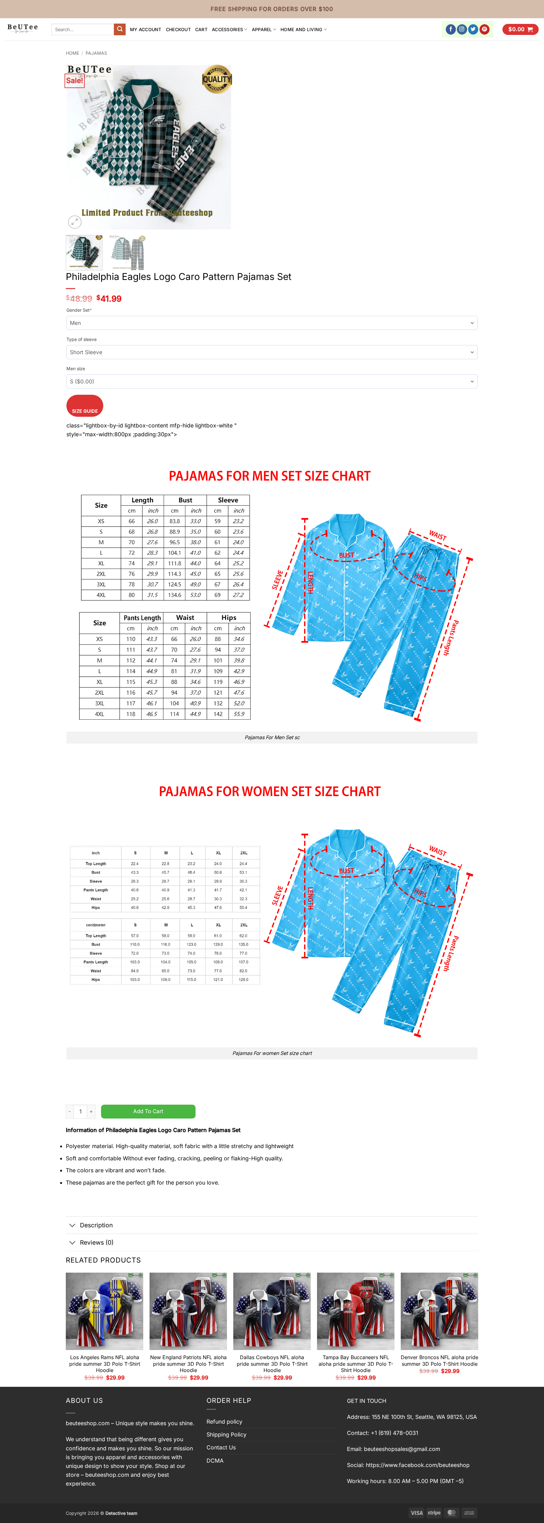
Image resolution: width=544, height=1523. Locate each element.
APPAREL (262, 29)
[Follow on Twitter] (473, 29)
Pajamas (96, 53)
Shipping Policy (226, 1434)
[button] (520, 29)
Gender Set (79, 310)
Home (72, 53)
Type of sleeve (81, 339)
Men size (75, 368)
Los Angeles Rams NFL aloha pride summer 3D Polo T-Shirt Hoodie (104, 1364)
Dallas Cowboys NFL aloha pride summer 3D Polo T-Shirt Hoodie (272, 1364)
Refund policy (224, 1421)
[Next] (221, 147)
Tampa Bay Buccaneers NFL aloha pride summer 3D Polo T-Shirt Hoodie (356, 1364)
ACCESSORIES (227, 29)
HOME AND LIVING (301, 29)
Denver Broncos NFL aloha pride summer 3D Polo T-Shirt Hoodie (439, 1360)
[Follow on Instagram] (462, 29)
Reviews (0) (97, 1242)
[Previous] (77, 147)
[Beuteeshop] (23, 29)
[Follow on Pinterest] (484, 29)
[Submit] (120, 29)
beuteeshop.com (88, 1423)
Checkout (178, 29)
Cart (201, 29)
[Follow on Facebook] (451, 29)
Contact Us (221, 1447)
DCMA (215, 1460)
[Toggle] (72, 1226)
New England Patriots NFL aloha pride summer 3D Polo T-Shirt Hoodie (188, 1364)
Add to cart (148, 1111)
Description (96, 1225)
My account (146, 29)
